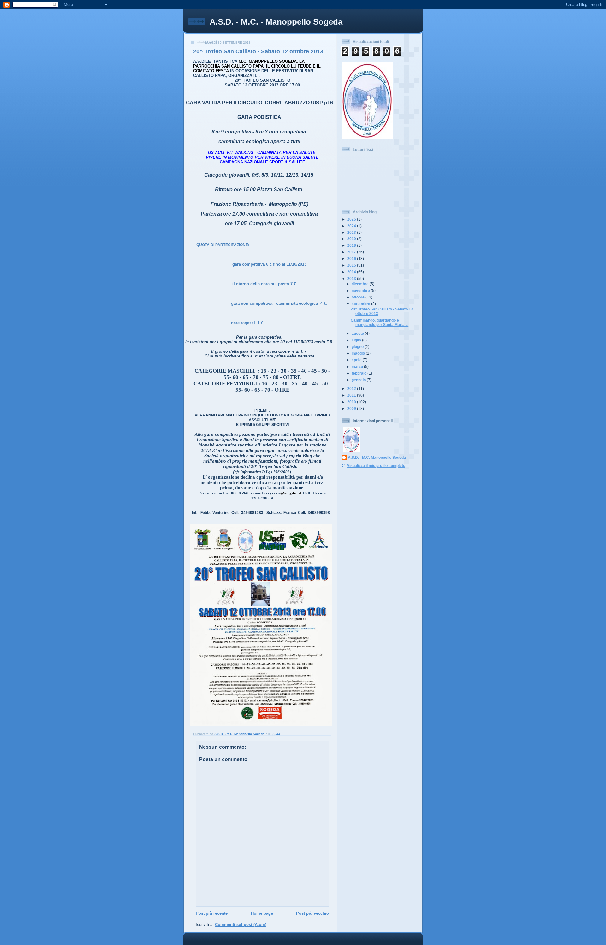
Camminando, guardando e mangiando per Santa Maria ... (379, 322)
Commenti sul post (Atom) (240, 924)
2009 (352, 408)
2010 (352, 402)
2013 (352, 278)
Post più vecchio (312, 913)
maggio (359, 353)
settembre (361, 304)
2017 (352, 252)
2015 (352, 265)
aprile (357, 360)
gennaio (359, 380)
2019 (352, 239)
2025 (352, 219)
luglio (357, 340)
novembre (361, 290)
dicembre (361, 284)
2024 (352, 226)
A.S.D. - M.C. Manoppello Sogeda (377, 457)
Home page (262, 913)
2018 (352, 245)
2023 (352, 232)
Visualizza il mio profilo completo (376, 466)
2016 (352, 259)
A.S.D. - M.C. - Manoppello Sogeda (276, 22)
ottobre (358, 297)
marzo (358, 366)
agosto (358, 333)
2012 (352, 389)
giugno (358, 347)
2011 (352, 395)
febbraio (359, 373)
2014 (352, 272)
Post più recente (212, 913)
